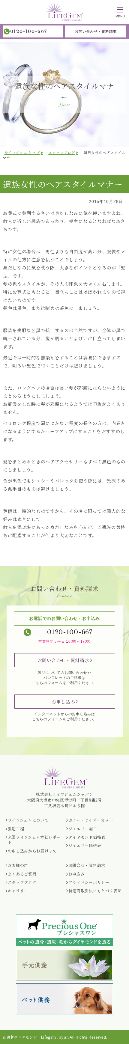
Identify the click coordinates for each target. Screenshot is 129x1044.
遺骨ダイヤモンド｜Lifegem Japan (38, 1037)
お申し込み (63, 701)
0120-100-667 (28, 31)
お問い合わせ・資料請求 (96, 31)
